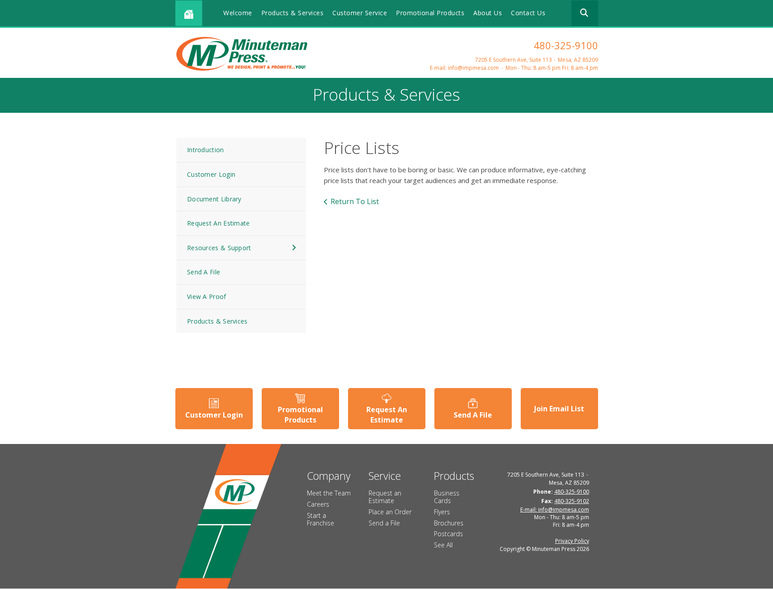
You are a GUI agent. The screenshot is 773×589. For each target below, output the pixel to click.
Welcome (237, 13)
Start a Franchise (320, 519)
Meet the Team (329, 493)
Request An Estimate (218, 223)
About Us (487, 13)
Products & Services (292, 13)
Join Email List (559, 409)
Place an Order (390, 512)
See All (443, 545)
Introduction (205, 149)
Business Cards (446, 497)
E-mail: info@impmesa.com (464, 68)
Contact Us (528, 13)
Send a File (384, 523)
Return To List (355, 201)
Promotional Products (430, 13)
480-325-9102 (571, 501)
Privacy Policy (572, 541)
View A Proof (206, 296)
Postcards (448, 533)
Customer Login (211, 174)
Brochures (448, 523)
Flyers (442, 512)
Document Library (214, 199)
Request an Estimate (385, 497)
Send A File (203, 272)
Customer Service (359, 13)
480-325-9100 (566, 45)
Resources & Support (219, 247)
